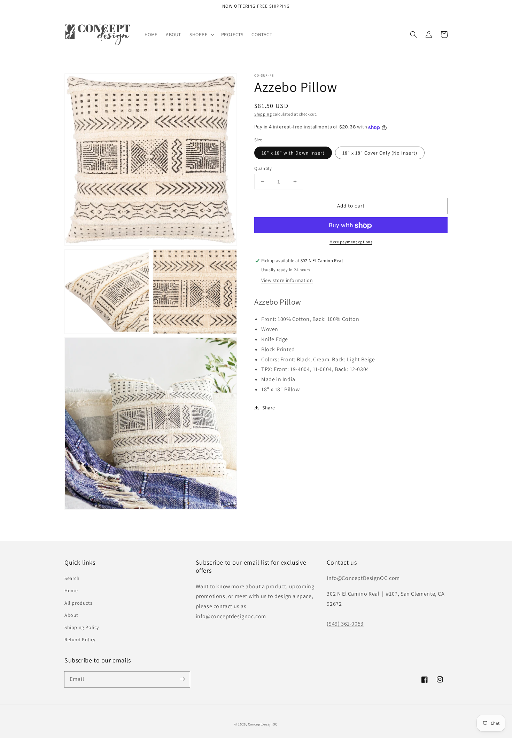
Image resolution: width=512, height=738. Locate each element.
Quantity (263, 168)
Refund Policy (79, 639)
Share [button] (268, 408)
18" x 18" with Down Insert (293, 153)
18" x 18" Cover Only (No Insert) (379, 153)
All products (78, 603)
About (71, 615)
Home (71, 590)
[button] (201, 34)
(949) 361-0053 (345, 623)
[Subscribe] (182, 679)
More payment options (350, 242)
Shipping (263, 114)
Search (72, 578)
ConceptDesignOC (263, 724)
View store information (287, 280)
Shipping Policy (81, 627)
